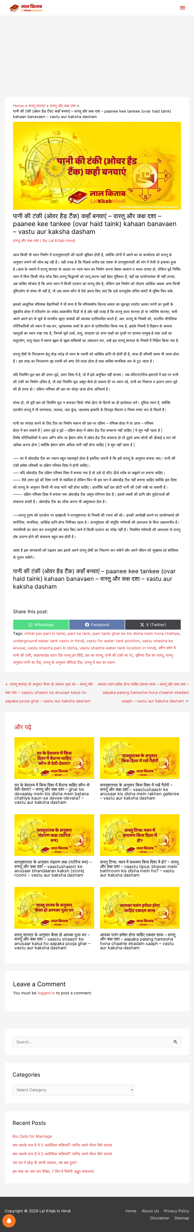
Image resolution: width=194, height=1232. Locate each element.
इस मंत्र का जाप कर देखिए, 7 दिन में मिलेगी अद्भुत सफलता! (53, 1171)
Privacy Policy (176, 1211)
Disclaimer (159, 1218)
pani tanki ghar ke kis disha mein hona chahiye (136, 633)
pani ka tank (79, 633)
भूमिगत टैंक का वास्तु (149, 655)
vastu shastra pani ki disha (52, 648)
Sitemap (181, 1218)
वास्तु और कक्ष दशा (26, 240)
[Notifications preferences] (9, 1220)
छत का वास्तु (94, 655)
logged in (46, 993)
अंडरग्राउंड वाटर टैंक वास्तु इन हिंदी (58, 655)
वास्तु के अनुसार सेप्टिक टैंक (63, 662)
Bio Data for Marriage (32, 1136)
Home (131, 1211)
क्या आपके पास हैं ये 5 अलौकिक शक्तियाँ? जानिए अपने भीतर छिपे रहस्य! (62, 1153)
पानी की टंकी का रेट (119, 655)
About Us (150, 1211)
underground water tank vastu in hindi (48, 640)
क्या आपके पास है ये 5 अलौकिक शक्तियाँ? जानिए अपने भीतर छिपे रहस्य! (62, 1145)
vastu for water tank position (113, 640)
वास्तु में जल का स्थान (100, 662)
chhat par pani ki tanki (44, 633)
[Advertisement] (97, 51)
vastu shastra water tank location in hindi (117, 648)
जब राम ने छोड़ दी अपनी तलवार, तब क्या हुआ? (45, 1162)
